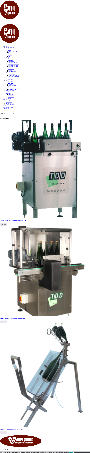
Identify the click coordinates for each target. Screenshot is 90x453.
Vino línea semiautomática (14, 75)
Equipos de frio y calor (13, 66)
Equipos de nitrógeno (13, 65)
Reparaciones (9, 100)
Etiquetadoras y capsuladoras (14, 88)
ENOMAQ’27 (6, 108)
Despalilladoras (11, 53)
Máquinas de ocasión (7, 105)
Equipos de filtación (12, 62)
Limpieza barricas (12, 71)
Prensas (10, 56)
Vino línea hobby (12, 74)
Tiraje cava (10, 83)
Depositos (10, 60)
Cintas (9, 52)
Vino (7, 72)
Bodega (7, 57)
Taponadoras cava (12, 85)
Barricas (10, 70)
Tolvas (9, 50)
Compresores (11, 67)
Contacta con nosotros (8, 107)
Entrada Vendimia (10, 47)
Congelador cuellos (12, 81)
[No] (73, 452)
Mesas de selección (12, 51)
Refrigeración (11, 61)
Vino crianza (11, 78)
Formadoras (11, 95)
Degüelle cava (11, 84)
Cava (7, 80)
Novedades (8, 98)
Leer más (3, 224)
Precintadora (11, 94)
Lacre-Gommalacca (12, 91)
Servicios (5, 99)
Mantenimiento (9, 102)
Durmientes (11, 69)
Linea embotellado (10, 103)
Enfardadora (11, 97)
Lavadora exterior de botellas (14, 86)
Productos (5, 46)
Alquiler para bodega (10, 104)
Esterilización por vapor (13, 64)
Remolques (10, 48)
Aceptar (70, 452)
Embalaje (10, 79)
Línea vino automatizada (13, 76)
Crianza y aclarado (12, 89)
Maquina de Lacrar (10, 90)
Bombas (10, 55)
